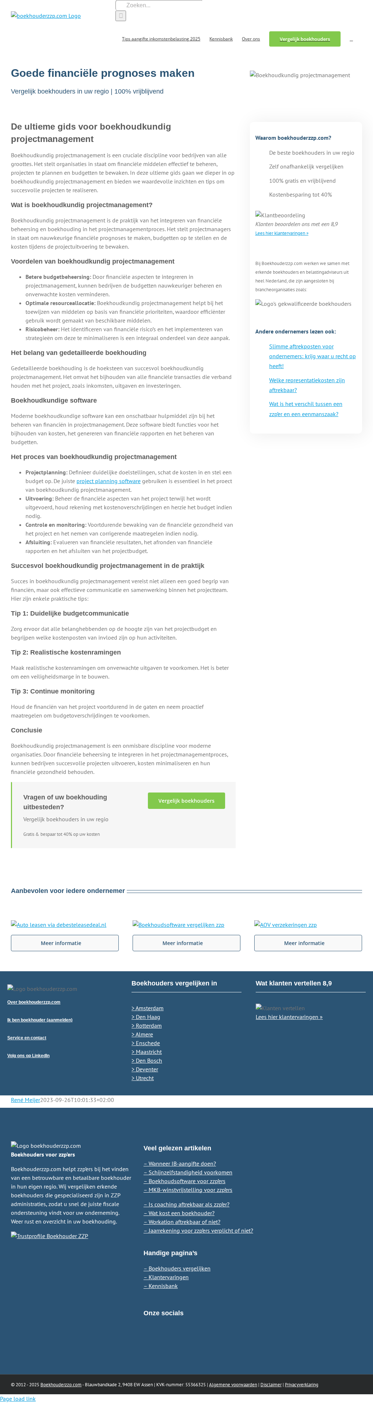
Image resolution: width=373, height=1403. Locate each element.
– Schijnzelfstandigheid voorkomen (188, 1172)
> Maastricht (146, 1051)
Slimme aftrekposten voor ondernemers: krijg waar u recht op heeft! (312, 356)
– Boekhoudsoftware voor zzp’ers (184, 1181)
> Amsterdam (147, 1008)
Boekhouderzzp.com (61, 1385)
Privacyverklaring (301, 1385)
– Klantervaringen (166, 1277)
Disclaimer (271, 1385)
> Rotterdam (146, 1025)
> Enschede (145, 1043)
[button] (351, 38)
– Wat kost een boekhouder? (179, 1213)
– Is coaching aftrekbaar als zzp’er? (186, 1204)
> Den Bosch (146, 1060)
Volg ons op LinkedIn (28, 1055)
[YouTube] (172, 1341)
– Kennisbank (161, 1285)
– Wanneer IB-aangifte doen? (180, 1163)
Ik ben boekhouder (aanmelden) (39, 1020)
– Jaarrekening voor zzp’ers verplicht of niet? (198, 1230)
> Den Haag (145, 1016)
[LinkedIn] (147, 1341)
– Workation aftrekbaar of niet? (182, 1221)
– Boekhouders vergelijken (177, 1268)
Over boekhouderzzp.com (33, 1002)
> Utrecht (142, 1078)
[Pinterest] (160, 1341)
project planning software (108, 481)
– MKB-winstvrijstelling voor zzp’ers (188, 1189)
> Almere (142, 1034)
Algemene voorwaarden (233, 1385)
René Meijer (25, 1099)
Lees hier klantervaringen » (282, 233)
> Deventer (144, 1069)
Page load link (18, 1398)
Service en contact (26, 1037)
